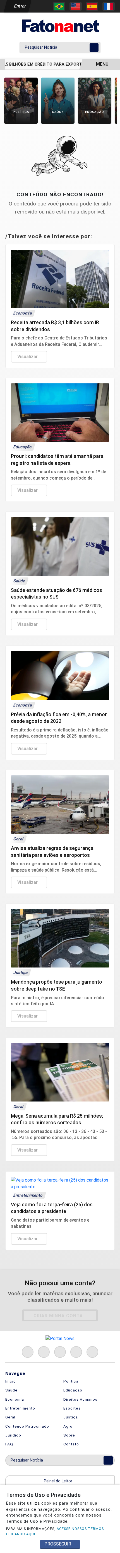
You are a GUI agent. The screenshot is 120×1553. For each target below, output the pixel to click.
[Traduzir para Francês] (108, 6)
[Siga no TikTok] (92, 1352)
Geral (10, 1417)
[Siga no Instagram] (44, 1352)
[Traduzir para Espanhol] (92, 6)
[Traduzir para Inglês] (75, 6)
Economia (14, 1399)
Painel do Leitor (58, 1481)
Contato (71, 1444)
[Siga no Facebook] (27, 1352)
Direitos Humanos (80, 1399)
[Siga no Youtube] (76, 1352)
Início (10, 1381)
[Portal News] (60, 25)
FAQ (9, 1444)
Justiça (70, 1417)
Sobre (69, 1435)
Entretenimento (20, 1408)
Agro (68, 1426)
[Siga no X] (60, 1352)
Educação (72, 1390)
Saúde (11, 1390)
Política (70, 1381)
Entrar (19, 6)
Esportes (72, 1408)
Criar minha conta (58, 1315)
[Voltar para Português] (59, 6)
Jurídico (13, 1435)
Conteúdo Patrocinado (27, 1426)
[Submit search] (94, 47)
